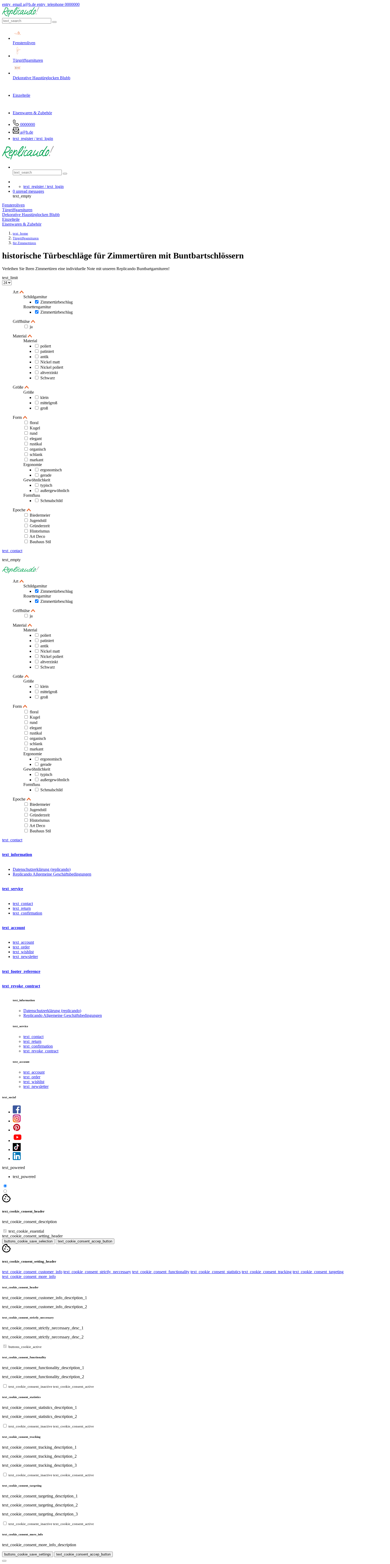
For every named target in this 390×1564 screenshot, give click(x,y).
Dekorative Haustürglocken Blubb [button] (31, 214)
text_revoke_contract (40, 1051)
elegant (36, 438)
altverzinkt (49, 372)
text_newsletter (25, 956)
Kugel (35, 428)
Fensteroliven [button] (13, 205)
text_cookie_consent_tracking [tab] (267, 1271)
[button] (28, 191)
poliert (45, 346)
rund (33, 433)
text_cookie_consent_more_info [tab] (29, 1276)
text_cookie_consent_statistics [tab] (215, 1271)
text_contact (12, 550)
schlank (36, 454)
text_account (23, 942)
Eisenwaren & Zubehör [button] (21, 224)
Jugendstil (38, 520)
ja (31, 326)
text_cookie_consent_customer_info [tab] (32, 1271)
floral (34, 422)
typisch (46, 485)
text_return (22, 908)
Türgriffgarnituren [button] (17, 210)
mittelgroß (48, 403)
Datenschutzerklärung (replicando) (42, 869)
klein (44, 397)
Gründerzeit (40, 526)
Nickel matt (50, 362)
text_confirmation (27, 913)
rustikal (36, 444)
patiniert (47, 351)
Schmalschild (51, 500)
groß (44, 408)
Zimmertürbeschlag (56, 302)
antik (44, 356)
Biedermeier (40, 515)
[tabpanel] (195, 1297)
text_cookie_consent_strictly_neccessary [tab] (97, 1271)
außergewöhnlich (54, 490)
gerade (45, 475)
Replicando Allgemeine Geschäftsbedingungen (52, 874)
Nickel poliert (51, 367)
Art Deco (37, 536)
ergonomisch (51, 470)
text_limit (10, 277)
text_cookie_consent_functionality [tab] (160, 1271)
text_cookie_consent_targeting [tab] (318, 1271)
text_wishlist (23, 952)
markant (36, 460)
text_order (21, 947)
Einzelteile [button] (11, 219)
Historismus (40, 531)
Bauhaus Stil (40, 541)
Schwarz (47, 378)
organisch (38, 449)
